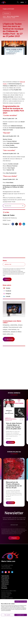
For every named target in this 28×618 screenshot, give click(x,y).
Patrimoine (5, 582)
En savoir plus (9, 339)
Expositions (5, 578)
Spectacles (5, 576)
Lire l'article (10, 442)
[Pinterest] (20, 224)
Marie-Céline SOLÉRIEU (13, 16)
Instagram (8, 293)
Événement (6, 13)
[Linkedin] (24, 224)
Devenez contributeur (6, 593)
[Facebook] (13, 224)
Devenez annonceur (6, 592)
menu (22, 2)
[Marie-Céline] (3, 2)
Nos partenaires (5, 596)
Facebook (8, 291)
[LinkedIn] (12, 572)
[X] (16, 224)
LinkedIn (8, 296)
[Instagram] (6, 572)
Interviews (4, 580)
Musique (4, 588)
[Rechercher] (18, 2)
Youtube (8, 288)
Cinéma (4, 586)
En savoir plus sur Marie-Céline (8, 590)
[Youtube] (9, 572)
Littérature (5, 584)
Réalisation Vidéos (5, 595)
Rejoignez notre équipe (7, 597)
